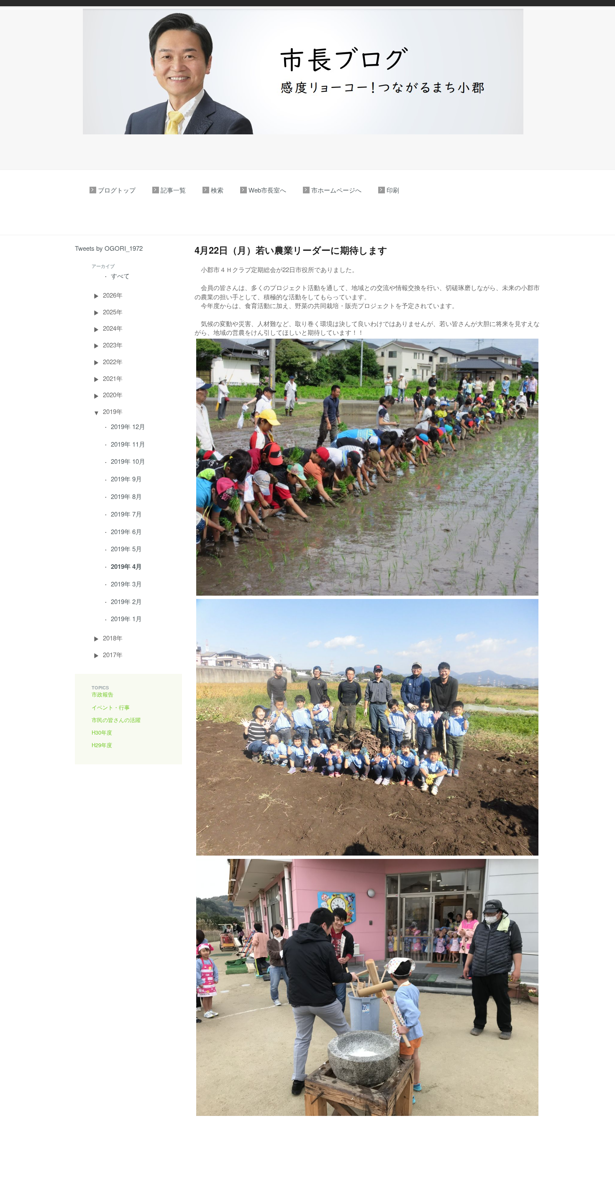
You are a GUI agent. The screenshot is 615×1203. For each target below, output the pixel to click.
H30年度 (102, 732)
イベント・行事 (111, 707)
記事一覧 (173, 190)
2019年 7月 (126, 513)
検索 (217, 190)
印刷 (393, 190)
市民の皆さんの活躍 (116, 720)
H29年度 (102, 745)
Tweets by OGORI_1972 (109, 248)
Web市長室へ (267, 190)
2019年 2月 (126, 601)
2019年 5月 (126, 548)
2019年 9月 (126, 478)
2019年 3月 (126, 583)
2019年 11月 (128, 444)
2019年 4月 (126, 566)
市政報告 (102, 694)
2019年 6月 (126, 531)
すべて (120, 275)
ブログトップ (117, 190)
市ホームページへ (336, 190)
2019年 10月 (128, 461)
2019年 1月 (126, 618)
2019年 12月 (128, 426)
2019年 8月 (126, 496)
